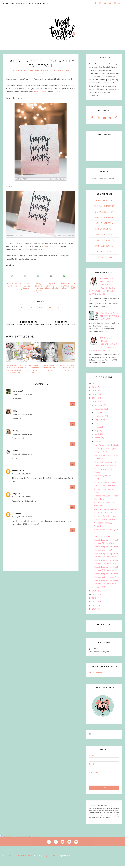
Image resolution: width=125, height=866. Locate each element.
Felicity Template (27, 856)
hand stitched (26, 70)
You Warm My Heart (103, 536)
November (99, 409)
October (98, 412)
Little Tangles (95, 672)
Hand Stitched (39, 91)
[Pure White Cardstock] (12, 276)
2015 (94, 591)
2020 (94, 387)
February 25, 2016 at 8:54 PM (21, 497)
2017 (94, 398)
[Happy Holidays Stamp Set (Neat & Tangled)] (38, 276)
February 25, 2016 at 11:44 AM (22, 434)
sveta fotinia (104, 257)
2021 (94, 383)
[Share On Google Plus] (40, 307)
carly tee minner (104, 240)
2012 (94, 601)
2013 (94, 598)
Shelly (15, 430)
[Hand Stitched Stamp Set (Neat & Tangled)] (25, 276)
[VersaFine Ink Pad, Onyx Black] (64, 276)
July (97, 423)
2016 (94, 401)
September (100, 416)
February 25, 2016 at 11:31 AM (22, 414)
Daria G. (15, 450)
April (97, 434)
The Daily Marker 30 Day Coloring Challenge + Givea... (105, 468)
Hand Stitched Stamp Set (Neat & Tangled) (25, 286)
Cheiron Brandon (104, 206)
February (99, 441)
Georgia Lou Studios (50, 856)
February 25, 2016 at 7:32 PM (21, 474)
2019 (94, 390)
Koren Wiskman (104, 228)
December (99, 405)
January (98, 587)
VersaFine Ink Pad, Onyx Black (64, 285)
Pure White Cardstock (12, 284)
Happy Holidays (43, 70)
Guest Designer (104, 217)
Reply (72, 404)
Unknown (16, 513)
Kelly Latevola (104, 223)
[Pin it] (50, 307)
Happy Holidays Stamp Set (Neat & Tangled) (38, 287)
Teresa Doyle (18, 470)
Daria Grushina (104, 211)
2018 (94, 394)
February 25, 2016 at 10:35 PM (22, 517)
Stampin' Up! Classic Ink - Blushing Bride (51, 285)
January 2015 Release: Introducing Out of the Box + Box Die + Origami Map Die (103, 344)
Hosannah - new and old (105, 462)
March (97, 437)
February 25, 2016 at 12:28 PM (22, 454)
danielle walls (104, 246)
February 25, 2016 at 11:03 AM (22, 394)
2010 (94, 609)
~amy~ (15, 411)
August (98, 419)
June (97, 427)
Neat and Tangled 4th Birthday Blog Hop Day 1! (109, 316)
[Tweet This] (21, 307)
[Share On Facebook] (31, 307)
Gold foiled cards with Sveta (106, 445)
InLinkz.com (9, 294)
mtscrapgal (17, 391)
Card (14, 70)
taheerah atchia (60, 70)
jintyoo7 (16, 493)
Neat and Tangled (14, 856)
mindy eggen (104, 251)
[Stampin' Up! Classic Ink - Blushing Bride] (51, 276)
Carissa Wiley (104, 200)
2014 (94, 594)
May (97, 430)
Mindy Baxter (104, 234)
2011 (94, 605)
